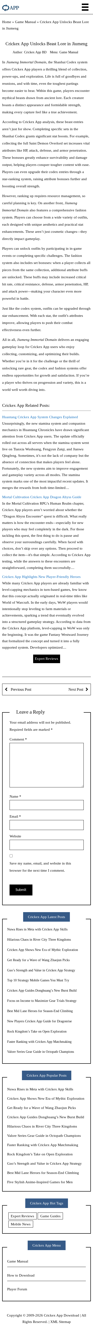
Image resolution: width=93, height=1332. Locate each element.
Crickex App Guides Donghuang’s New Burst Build (42, 990)
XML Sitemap (60, 1322)
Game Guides (50, 1216)
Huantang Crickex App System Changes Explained (40, 417)
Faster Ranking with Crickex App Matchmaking (39, 1042)
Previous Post (20, 689)
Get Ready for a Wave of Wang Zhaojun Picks (38, 960)
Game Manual (25, 22)
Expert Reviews (46, 659)
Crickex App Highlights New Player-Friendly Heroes (41, 577)
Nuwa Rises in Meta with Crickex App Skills (37, 929)
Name (15, 796)
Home (6, 22)
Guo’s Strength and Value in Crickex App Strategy (41, 970)
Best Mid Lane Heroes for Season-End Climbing (40, 1011)
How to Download (21, 1275)
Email (15, 816)
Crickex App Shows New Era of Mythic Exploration (42, 950)
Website (15, 836)
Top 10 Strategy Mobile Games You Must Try (38, 980)
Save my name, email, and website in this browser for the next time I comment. (40, 866)
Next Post (75, 689)
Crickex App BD (35, 52)
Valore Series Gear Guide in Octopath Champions (40, 1052)
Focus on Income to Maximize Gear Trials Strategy (42, 1001)
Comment (18, 739)
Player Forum (17, 1289)
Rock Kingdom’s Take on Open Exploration (37, 1031)
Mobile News (21, 1224)
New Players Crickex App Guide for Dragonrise (39, 1021)
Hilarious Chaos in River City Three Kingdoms (39, 939)
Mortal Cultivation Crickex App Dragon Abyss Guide (41, 497)
